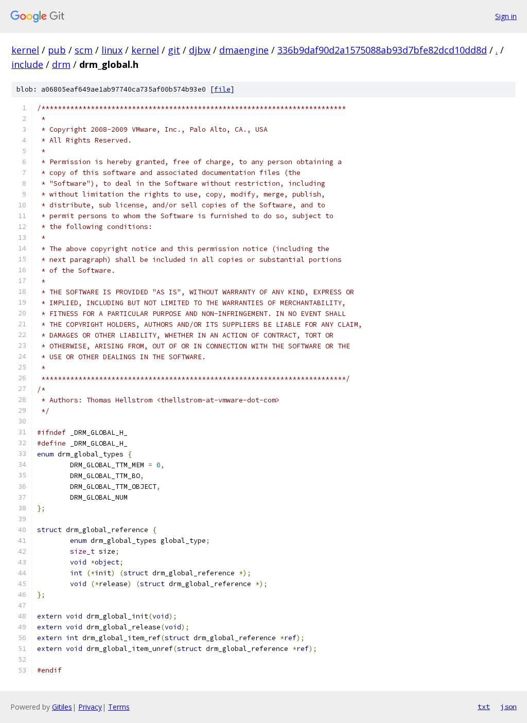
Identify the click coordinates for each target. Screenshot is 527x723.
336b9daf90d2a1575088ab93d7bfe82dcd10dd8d (382, 50)
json (508, 706)
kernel (25, 50)
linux (111, 50)
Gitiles (62, 707)
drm (61, 64)
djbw (199, 50)
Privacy (90, 707)
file (222, 89)
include (27, 64)
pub (57, 50)
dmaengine (244, 50)
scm (84, 50)
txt (484, 706)
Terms (119, 707)
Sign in (506, 16)
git (174, 50)
